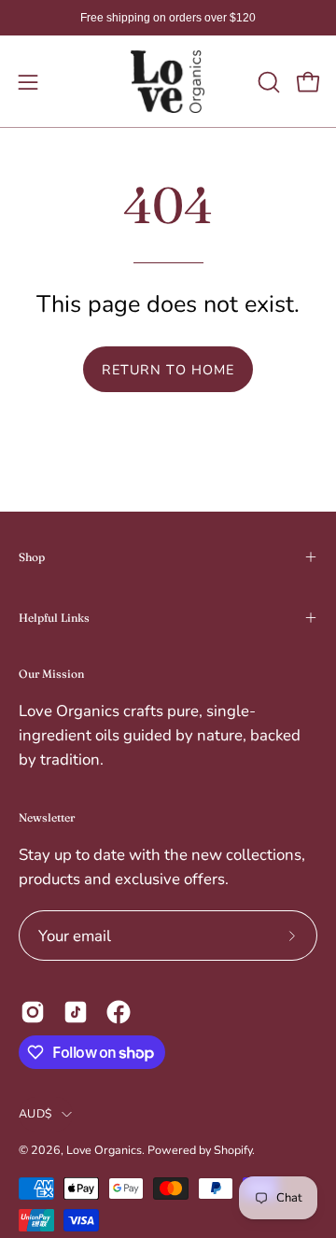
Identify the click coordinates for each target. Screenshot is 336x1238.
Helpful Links (54, 618)
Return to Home (168, 369)
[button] (267, 82)
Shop (32, 557)
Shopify (233, 1150)
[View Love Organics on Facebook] (119, 1012)
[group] (168, 17)
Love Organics (104, 1150)
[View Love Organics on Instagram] (33, 1012)
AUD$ (35, 1113)
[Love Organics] (168, 81)
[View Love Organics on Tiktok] (76, 1012)
